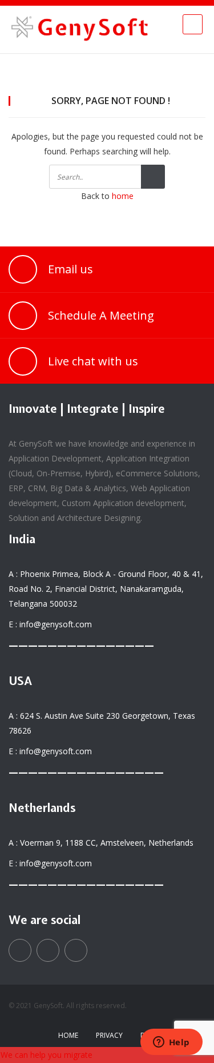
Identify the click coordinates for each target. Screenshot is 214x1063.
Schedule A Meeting (101, 315)
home (123, 195)
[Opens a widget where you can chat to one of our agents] (171, 1043)
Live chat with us (93, 361)
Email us (70, 269)
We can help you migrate (46, 1054)
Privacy (109, 1035)
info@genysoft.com (55, 624)
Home (68, 1035)
